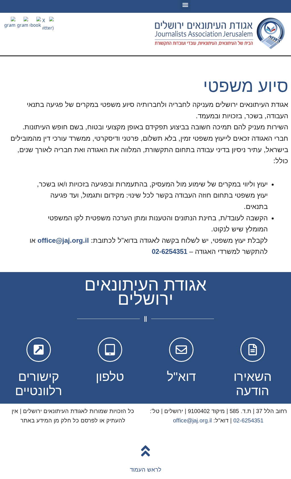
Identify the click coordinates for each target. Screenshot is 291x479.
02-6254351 (169, 251)
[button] (185, 4)
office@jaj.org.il (63, 240)
